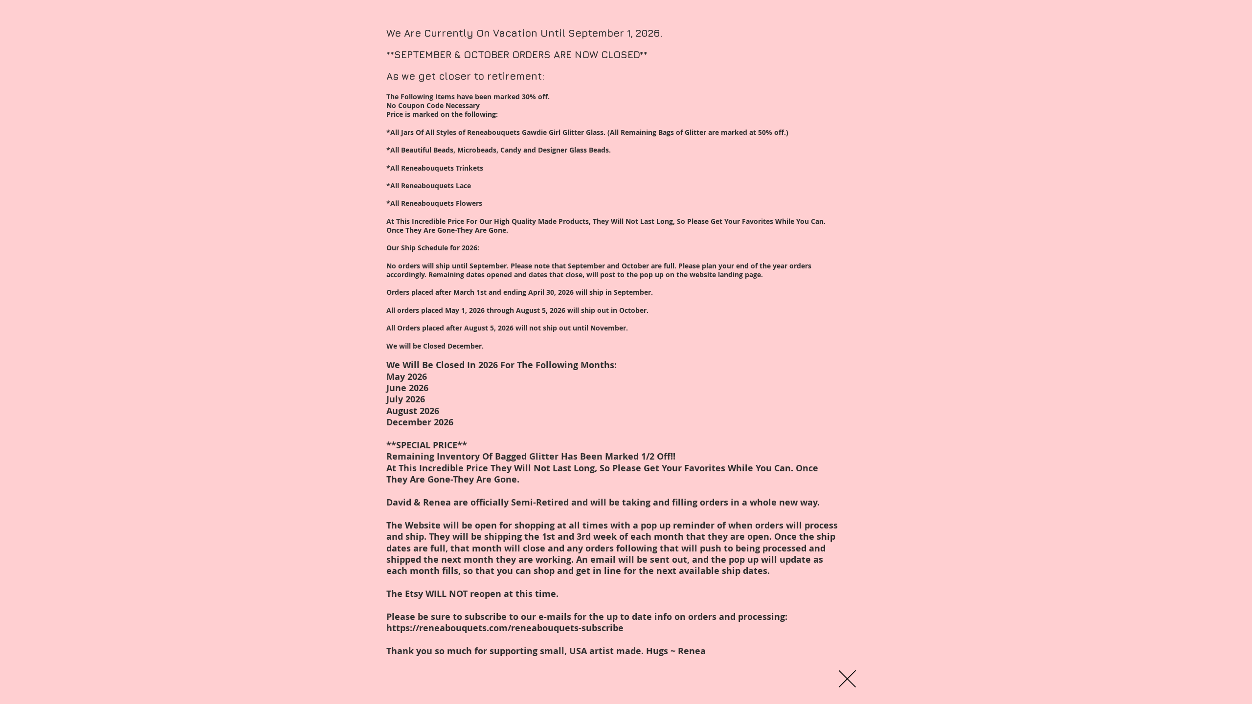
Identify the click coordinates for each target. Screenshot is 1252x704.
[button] (847, 678)
